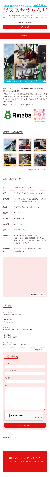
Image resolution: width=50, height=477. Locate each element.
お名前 (7, 363)
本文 (6, 385)
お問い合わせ (25, 27)
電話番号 (7, 378)
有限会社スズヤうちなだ (25, 458)
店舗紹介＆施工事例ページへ (37, 170)
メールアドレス (10, 371)
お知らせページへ (41, 350)
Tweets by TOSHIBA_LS (11, 437)
